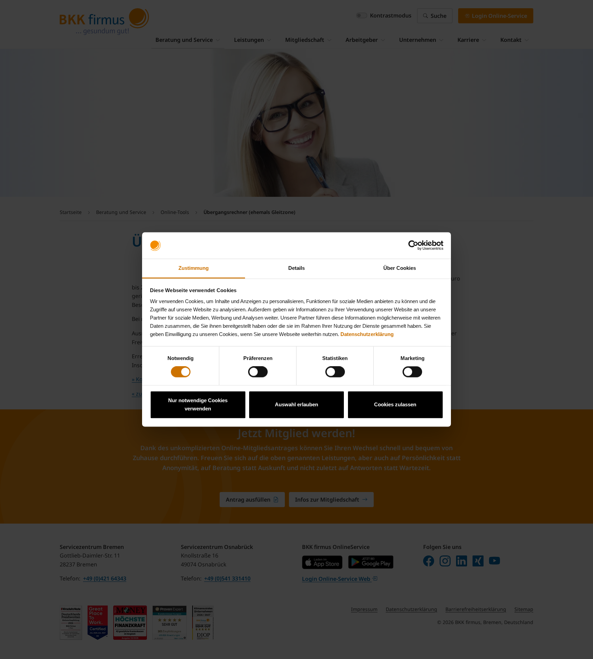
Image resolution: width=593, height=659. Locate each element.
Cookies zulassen (395, 404)
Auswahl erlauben (296, 404)
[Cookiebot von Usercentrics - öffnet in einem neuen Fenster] (413, 245)
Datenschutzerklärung (367, 334)
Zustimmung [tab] (193, 268)
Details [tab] (296, 268)
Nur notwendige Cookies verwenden (198, 404)
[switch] (258, 372)
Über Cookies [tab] (399, 268)
